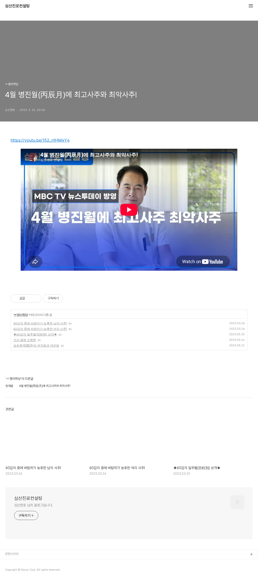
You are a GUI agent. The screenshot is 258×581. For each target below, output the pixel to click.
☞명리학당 (21, 315)
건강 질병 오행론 (24, 340)
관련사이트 (12, 554)
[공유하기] (29, 298)
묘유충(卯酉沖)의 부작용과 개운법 (36, 345)
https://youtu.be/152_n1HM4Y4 (40, 140)
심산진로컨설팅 (17, 6)
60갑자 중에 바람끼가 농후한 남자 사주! (40, 323)
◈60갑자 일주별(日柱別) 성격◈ (35, 334)
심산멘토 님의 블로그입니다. (33, 505)
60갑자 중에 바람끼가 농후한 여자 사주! (40, 329)
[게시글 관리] (36, 298)
